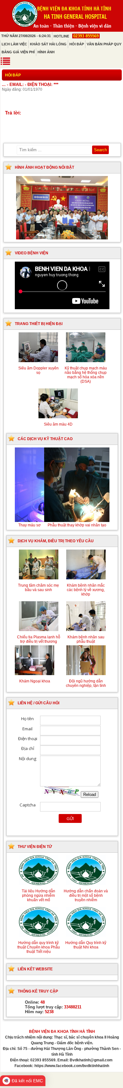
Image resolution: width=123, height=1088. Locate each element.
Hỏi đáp (76, 44)
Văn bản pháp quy (104, 44)
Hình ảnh (46, 52)
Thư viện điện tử (35, 846)
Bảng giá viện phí (18, 52)
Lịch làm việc (14, 44)
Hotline (76, 36)
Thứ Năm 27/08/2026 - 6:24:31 (26, 36)
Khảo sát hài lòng (48, 44)
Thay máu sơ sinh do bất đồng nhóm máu (62, 525)
